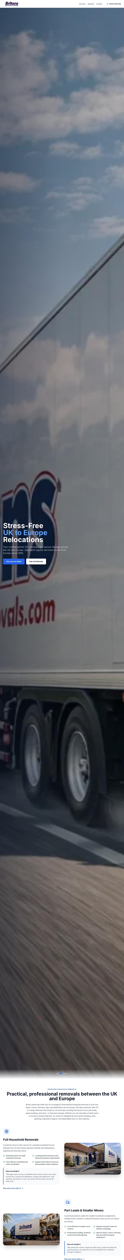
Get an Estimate (36, 561)
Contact (99, 4)
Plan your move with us (12, 1188)
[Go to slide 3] (64, 1073)
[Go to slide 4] (66, 1073)
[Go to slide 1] (58, 1073)
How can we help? (14, 561)
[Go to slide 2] (61, 1073)
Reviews (91, 4)
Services (82, 4)
